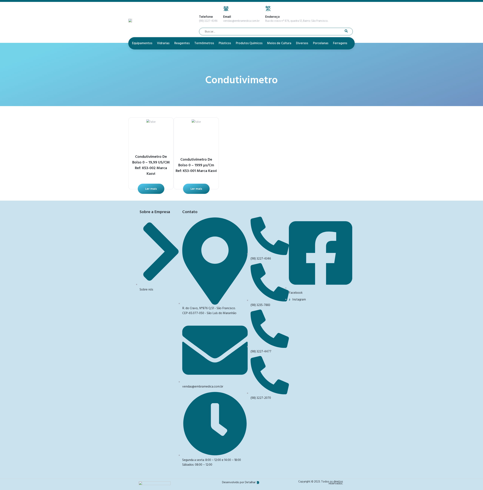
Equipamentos (142, 43)
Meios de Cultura (279, 43)
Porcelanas (320, 43)
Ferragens (340, 43)
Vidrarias (163, 43)
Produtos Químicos (249, 43)
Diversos (302, 43)
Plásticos (225, 43)
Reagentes (182, 43)
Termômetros (204, 43)
